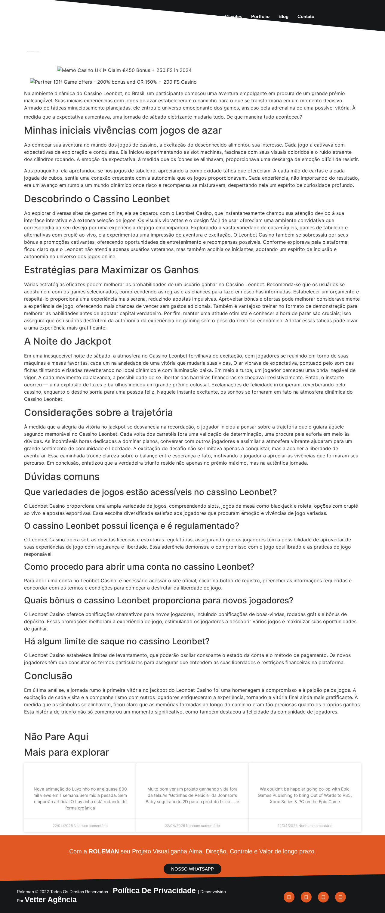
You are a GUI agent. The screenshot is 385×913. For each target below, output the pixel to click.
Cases (209, 16)
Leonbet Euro (327, 116)
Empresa (157, 16)
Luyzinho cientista (80, 773)
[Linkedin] (289, 897)
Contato (305, 16)
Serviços (185, 16)
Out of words (305, 773)
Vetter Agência (51, 899)
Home (133, 16)
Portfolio (260, 16)
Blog (283, 16)
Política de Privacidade (155, 890)
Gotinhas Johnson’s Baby (192, 773)
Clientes (233, 16)
